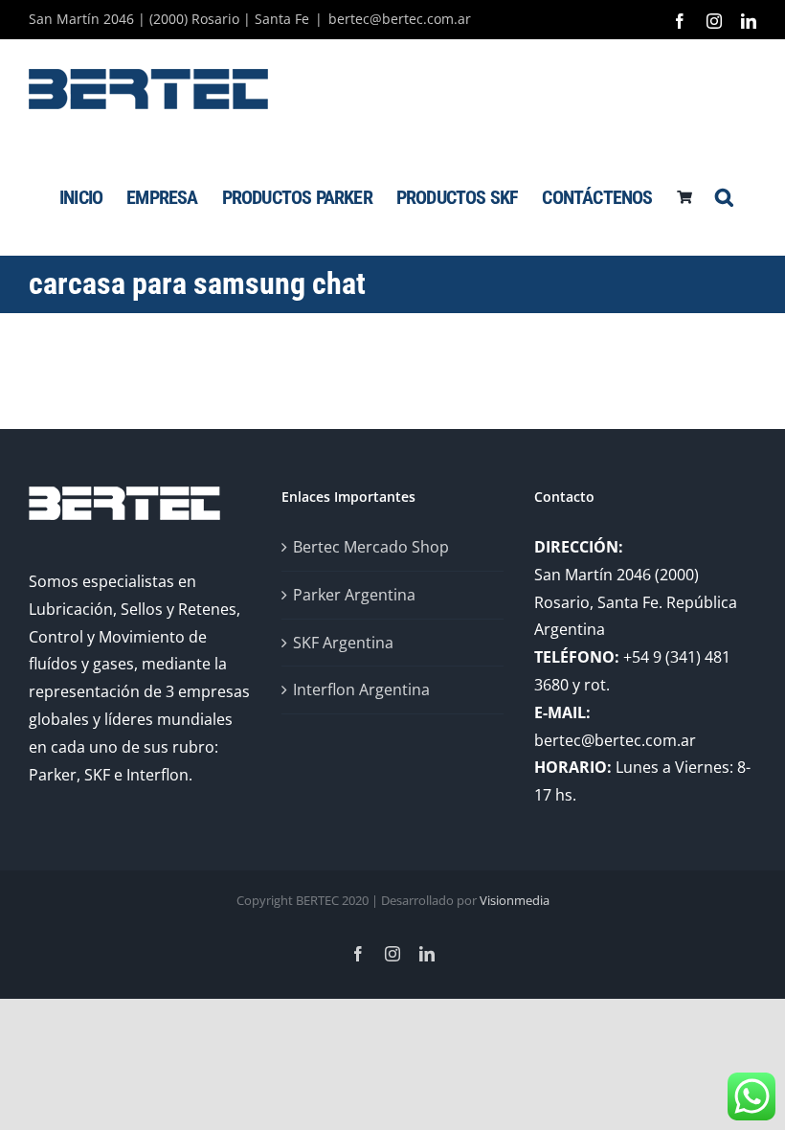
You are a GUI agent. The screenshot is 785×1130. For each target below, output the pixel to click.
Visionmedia (515, 900)
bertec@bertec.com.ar (399, 19)
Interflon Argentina (361, 689)
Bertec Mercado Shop (371, 546)
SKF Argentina (343, 642)
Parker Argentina (354, 594)
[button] (723, 197)
